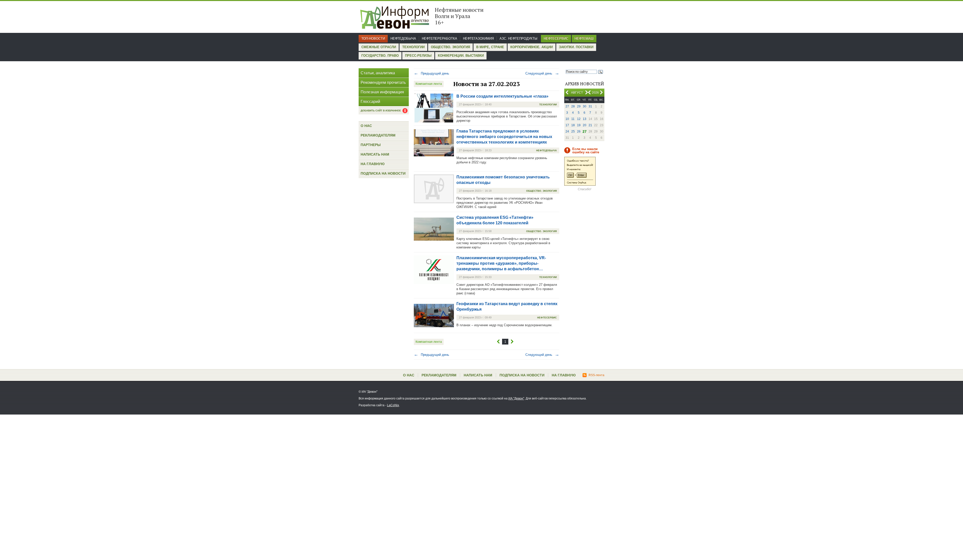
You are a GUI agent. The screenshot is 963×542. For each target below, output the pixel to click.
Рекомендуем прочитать (383, 82)
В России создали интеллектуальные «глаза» (502, 96)
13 (584, 119)
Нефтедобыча (403, 38)
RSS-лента (596, 375)
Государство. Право (380, 55)
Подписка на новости (383, 173)
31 (590, 106)
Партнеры (371, 145)
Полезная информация (382, 92)
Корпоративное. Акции (531, 47)
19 (579, 125)
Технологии (413, 47)
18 (573, 125)
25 (573, 131)
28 (573, 106)
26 (579, 131)
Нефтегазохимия (478, 38)
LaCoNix (393, 405)
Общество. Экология (450, 47)
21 (590, 125)
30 (584, 106)
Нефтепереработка (439, 38)
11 (573, 119)
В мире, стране (490, 47)
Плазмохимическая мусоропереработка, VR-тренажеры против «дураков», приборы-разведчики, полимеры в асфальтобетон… (501, 263)
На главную (372, 164)
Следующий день (542, 73)
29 (579, 106)
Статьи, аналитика (378, 73)
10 (567, 119)
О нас (366, 126)
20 (584, 125)
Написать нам (375, 154)
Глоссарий (370, 101)
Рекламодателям (378, 135)
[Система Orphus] (580, 184)
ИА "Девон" (516, 398)
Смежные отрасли (378, 47)
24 (567, 131)
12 (579, 119)
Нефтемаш (584, 38)
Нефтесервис (556, 38)
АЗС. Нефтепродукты (518, 38)
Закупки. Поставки (576, 47)
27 (567, 106)
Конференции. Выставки (461, 55)
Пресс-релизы (418, 55)
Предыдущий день (431, 73)
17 (567, 125)
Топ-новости (373, 38)
